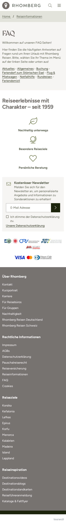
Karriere (7, 296)
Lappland (8, 458)
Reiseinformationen (15, 374)
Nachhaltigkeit (11, 314)
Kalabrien (8, 440)
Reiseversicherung (14, 368)
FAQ (5, 380)
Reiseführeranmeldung (17, 495)
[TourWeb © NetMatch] (59, 519)
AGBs (6, 351)
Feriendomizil (11, 81)
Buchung (42, 68)
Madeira (7, 446)
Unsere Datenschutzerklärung (25, 225)
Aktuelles (8, 68)
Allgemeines (25, 68)
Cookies (7, 386)
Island (6, 452)
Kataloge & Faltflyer (15, 501)
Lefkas (6, 417)
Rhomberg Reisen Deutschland (22, 319)
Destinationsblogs (13, 483)
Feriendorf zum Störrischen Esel (23, 72)
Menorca (8, 435)
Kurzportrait (10, 290)
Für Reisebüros (11, 302)
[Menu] (59, 5)
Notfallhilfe (27, 76)
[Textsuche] (50, 5)
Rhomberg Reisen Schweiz (19, 325)
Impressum (9, 345)
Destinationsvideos (14, 477)
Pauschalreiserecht (14, 362)
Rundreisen (44, 76)
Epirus (6, 423)
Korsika (7, 405)
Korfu (5, 429)
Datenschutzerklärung (16, 356)
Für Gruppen (10, 308)
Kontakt (7, 284)
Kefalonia (8, 411)
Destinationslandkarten (17, 489)
